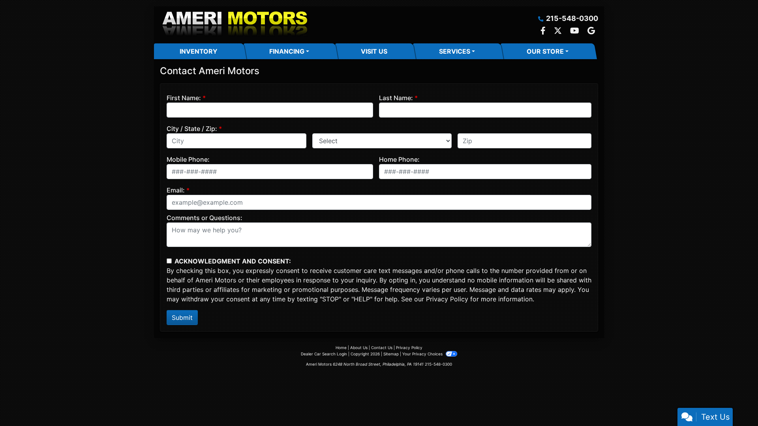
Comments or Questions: (204, 218)
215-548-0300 (572, 18)
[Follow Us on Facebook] (544, 31)
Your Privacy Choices (423, 353)
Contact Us (381, 347)
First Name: (184, 98)
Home (341, 347)
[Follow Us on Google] (591, 31)
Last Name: (396, 98)
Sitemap (391, 353)
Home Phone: (399, 159)
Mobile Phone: (188, 159)
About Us (359, 347)
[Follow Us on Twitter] (559, 31)
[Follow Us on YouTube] (575, 31)
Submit (182, 317)
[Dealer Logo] (235, 24)
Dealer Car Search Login (324, 353)
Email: (176, 190)
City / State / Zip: (192, 129)
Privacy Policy (447, 299)
